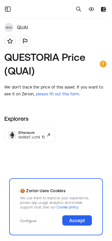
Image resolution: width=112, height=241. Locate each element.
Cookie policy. (68, 207)
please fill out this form (57, 94)
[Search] (78, 9)
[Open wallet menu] (103, 9)
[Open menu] (7, 9)
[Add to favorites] (10, 41)
